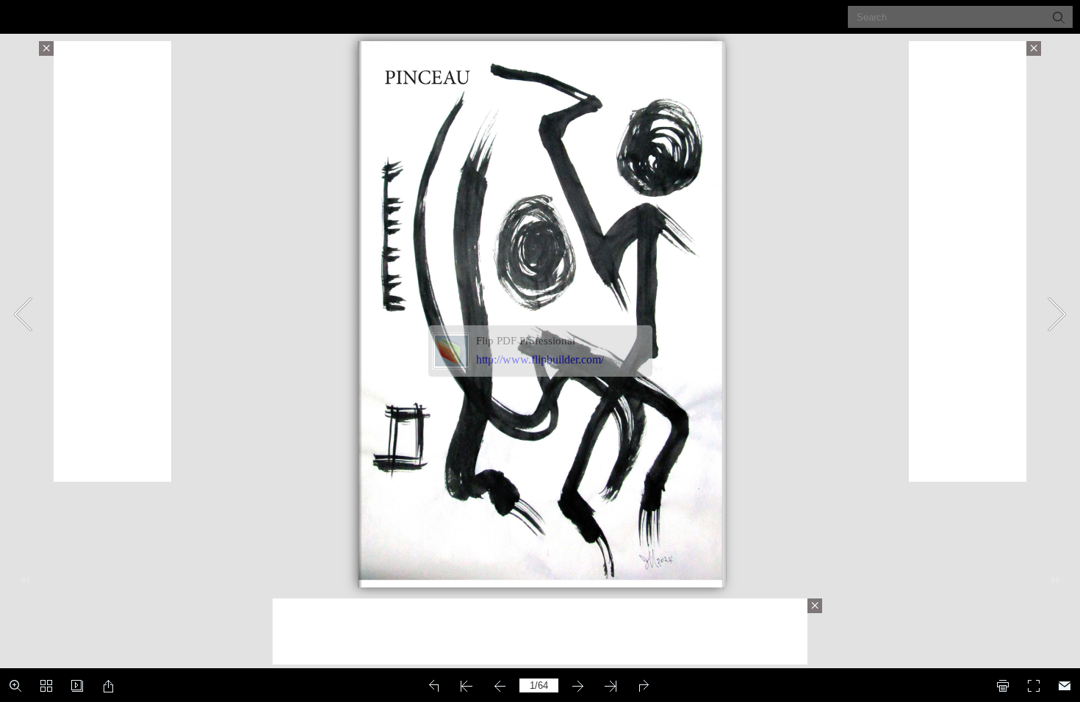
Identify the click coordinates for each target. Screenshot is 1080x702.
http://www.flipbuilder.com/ (540, 359)
